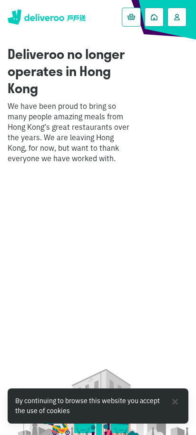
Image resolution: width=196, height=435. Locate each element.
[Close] (175, 401)
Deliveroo (47, 17)
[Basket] (131, 17)
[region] (98, 406)
